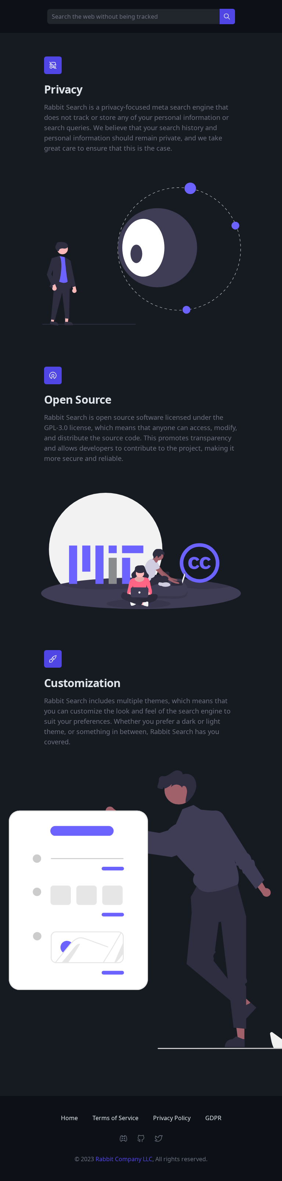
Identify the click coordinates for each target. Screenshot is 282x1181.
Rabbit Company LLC (123, 1159)
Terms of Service (115, 1118)
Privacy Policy (172, 1118)
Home (69, 1118)
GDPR (213, 1118)
